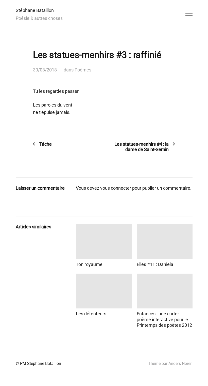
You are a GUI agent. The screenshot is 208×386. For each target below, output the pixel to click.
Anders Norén (180, 363)
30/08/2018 (45, 69)
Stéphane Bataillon (35, 10)
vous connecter (115, 188)
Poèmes (83, 69)
